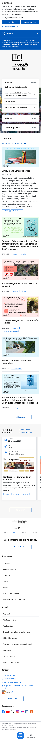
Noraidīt (11, 22)
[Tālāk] (36, 524)
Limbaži (24, 291)
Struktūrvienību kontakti (11, 593)
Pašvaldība (6, 563)
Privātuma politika (9, 620)
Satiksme (15, 291)
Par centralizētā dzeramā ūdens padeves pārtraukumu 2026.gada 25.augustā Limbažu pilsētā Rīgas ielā (20, 400)
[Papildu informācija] (12, 692)
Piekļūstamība (8, 626)
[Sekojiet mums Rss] (31, 711)
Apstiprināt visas (30, 22)
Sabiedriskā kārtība (10, 638)
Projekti (15, 254)
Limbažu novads (17, 210)
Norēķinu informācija (10, 569)
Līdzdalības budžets (10, 656)
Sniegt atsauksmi (20, 547)
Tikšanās (25, 494)
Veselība (23, 254)
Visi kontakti (12, 698)
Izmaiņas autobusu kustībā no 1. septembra (17, 361)
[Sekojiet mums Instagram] (17, 711)
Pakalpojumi (16, 408)
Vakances (6, 575)
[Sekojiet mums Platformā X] (12, 711)
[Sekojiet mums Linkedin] (26, 711)
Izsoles (5, 587)
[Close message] (37, 33)
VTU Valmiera (17, 368)
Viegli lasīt (6, 614)
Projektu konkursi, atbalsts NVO (14, 599)
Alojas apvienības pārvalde (11, 331)
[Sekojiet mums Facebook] (3, 711)
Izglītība (6, 210)
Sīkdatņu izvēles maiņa (11, 662)
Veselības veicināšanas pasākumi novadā (17, 644)
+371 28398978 (10, 679)
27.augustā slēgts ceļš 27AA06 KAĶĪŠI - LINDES (20, 321)
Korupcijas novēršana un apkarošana (16, 632)
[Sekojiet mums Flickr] (22, 711)
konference (16, 494)
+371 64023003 (10, 675)
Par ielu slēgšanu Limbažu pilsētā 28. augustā (20, 284)
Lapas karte (7, 650)
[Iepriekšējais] (4, 524)
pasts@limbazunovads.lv (13, 682)
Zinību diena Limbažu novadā (16, 171)
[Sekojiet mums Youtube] (8, 711)
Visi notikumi (20, 510)
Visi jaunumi (20, 417)
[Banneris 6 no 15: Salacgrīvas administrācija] (20, 525)
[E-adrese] (6, 692)
